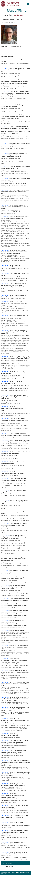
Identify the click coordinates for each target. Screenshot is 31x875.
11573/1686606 (5, 216)
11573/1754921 (5, 382)
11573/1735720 (5, 166)
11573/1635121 (5, 697)
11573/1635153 (5, 805)
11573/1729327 (5, 143)
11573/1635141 (5, 760)
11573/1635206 (5, 357)
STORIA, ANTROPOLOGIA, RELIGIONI (14, 14)
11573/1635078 (5, 557)
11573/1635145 (5, 407)
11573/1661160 (5, 273)
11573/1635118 (5, 472)
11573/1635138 (5, 794)
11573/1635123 (5, 478)
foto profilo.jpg (9, 866)
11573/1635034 (5, 433)
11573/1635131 (5, 822)
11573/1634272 (5, 283)
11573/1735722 (5, 178)
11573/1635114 (5, 610)
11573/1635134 (5, 659)
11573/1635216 (5, 372)
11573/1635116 (5, 620)
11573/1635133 (5, 852)
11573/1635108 (5, 815)
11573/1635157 (5, 830)
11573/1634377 (5, 670)
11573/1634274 (5, 295)
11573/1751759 (5, 91)
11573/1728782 (5, 126)
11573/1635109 (5, 462)
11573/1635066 (5, 490)
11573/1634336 (5, 330)
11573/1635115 (5, 577)
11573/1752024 (5, 115)
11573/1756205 (5, 80)
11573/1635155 (5, 707)
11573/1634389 (5, 535)
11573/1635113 (5, 784)
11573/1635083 (5, 512)
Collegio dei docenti (7, 15)
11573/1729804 (5, 190)
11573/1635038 (5, 719)
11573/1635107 (5, 598)
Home (3, 14)
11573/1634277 (5, 265)
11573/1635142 (5, 452)
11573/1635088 (5, 500)
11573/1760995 (5, 60)
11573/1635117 (5, 740)
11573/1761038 (5, 105)
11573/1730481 (5, 153)
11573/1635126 (5, 750)
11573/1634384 (5, 682)
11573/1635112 (5, 570)
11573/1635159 (5, 523)
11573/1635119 (5, 395)
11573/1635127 (5, 734)
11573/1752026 (5, 68)
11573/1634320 (5, 250)
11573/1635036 (5, 440)
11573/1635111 (5, 772)
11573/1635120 (5, 630)
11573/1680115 (5, 842)
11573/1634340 (5, 418)
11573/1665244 (5, 205)
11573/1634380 (5, 585)
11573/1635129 (5, 645)
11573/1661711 (5, 315)
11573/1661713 (5, 302)
